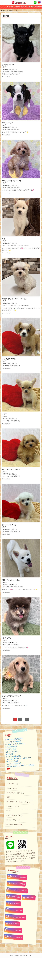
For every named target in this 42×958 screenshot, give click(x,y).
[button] (2, 2)
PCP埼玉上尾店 (11, 749)
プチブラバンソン (13, 784)
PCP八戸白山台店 (11, 746)
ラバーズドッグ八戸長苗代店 (14, 744)
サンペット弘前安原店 (14, 763)
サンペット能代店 (11, 751)
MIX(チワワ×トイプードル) (15, 793)
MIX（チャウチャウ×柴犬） (15, 824)
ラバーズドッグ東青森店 (13, 741)
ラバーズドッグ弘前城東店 (14, 739)
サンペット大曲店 (12, 761)
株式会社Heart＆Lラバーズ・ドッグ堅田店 (20, 765)
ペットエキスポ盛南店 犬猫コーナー (18, 758)
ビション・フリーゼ (12, 820)
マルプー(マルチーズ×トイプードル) (18, 802)
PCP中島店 (9, 754)
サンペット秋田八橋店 (13, 756)
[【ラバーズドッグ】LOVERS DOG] (19, 2)
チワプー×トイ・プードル (14, 815)
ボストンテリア (12, 788)
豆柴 (8, 797)
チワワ (8, 811)
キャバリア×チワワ (12, 806)
